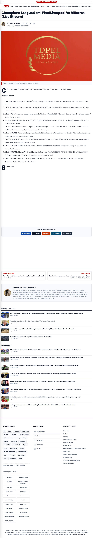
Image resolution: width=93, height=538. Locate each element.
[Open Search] (90, 2)
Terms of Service (68, 463)
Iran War (22, 441)
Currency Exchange (23, 516)
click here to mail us (79, 534)
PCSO (5, 448)
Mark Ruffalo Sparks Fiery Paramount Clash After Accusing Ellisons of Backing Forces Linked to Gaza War (42, 381)
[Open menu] (2, 2)
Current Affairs (45, 6)
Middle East (16, 444)
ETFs (24, 438)
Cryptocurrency (15, 438)
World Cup (13, 458)
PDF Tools (9, 477)
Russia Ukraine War (9, 451)
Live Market (9, 508)
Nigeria (25, 444)
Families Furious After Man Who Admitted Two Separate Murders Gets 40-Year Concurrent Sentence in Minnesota (45, 389)
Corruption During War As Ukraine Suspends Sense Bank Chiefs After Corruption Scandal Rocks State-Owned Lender (46, 313)
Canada (13, 434)
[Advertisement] (46, 177)
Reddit (47, 233)
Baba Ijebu (25, 431)
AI (4, 431)
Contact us (26, 6)
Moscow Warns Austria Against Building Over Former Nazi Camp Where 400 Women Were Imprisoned (42, 329)
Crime (5, 438)
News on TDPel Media (70, 454)
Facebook (27, 233)
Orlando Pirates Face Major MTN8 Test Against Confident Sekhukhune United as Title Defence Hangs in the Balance (45, 350)
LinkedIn (57, 233)
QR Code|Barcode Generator (23, 482)
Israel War (7, 444)
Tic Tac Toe (23, 491)
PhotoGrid (9, 487)
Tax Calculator (23, 512)
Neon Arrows (23, 495)
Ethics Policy (67, 445)
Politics (53, 6)
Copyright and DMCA (69, 439)
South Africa (22, 451)
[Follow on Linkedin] (30, 23)
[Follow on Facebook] (26, 23)
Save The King (9, 500)
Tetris (23, 500)
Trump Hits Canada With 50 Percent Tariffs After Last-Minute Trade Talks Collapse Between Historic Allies (43, 373)
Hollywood (14, 441)
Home (11, 6)
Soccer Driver (9, 504)
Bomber (9, 495)
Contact (65, 436)
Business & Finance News (63, 6)
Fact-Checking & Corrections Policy (74, 448)
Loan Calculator (9, 512)
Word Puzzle (23, 487)
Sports (6, 6)
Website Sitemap (8, 465)
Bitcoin (6, 434)
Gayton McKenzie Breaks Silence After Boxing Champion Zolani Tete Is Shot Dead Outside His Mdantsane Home (44, 365)
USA (5, 458)
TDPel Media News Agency (46, 1)
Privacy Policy (67, 457)
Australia (16, 431)
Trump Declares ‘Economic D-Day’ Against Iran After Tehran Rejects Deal (32, 321)
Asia (9, 431)
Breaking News (35, 6)
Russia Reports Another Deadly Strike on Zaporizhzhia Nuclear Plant (31, 337)
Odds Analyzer (9, 520)
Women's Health (23, 508)
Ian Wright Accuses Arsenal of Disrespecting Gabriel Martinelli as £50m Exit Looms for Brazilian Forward (42, 405)
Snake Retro (9, 491)
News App (66, 451)
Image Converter (23, 477)
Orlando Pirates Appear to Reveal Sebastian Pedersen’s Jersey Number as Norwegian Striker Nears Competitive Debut (46, 357)
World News (88, 6)
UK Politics (12, 455)
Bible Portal (23, 504)
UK (5, 455)
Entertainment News (78, 6)
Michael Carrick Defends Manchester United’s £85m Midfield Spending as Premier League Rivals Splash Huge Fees (45, 397)
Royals (22, 448)
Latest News (18, 6)
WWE (20, 458)
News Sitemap (20, 465)
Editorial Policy (68, 442)
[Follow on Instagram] (34, 23)
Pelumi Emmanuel (14, 23)
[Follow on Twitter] (23, 23)
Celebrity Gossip (24, 434)
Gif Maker (9, 481)
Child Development (9, 516)
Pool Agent (13, 448)
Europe (6, 441)
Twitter (37, 233)
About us (66, 431)
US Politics (21, 455)
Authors (65, 434)
